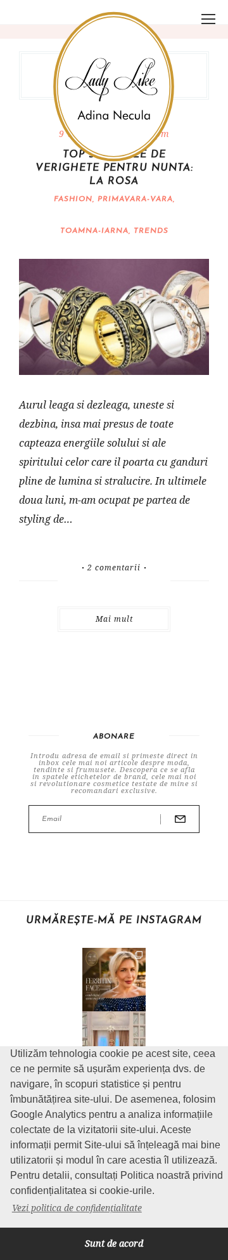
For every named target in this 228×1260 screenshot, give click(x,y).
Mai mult (114, 619)
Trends (151, 231)
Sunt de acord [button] (114, 1243)
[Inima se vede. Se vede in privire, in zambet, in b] (114, 1043)
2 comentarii (114, 568)
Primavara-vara (135, 199)
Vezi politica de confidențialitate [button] (77, 1208)
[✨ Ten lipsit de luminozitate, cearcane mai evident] (114, 979)
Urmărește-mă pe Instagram (114, 920)
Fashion (73, 199)
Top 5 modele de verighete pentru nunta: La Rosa (114, 168)
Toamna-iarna (94, 231)
